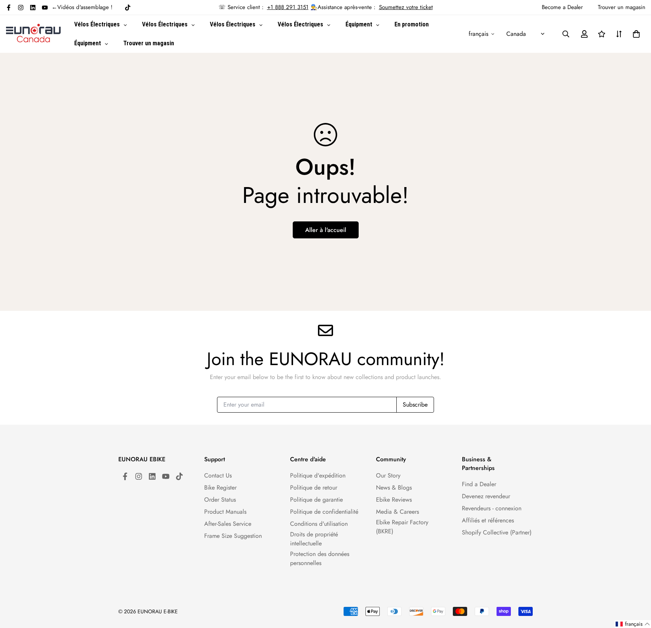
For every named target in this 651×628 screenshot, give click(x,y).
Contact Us (218, 475)
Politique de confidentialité (324, 511)
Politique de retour (313, 487)
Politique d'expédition (317, 475)
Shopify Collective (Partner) (497, 532)
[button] (635, 34)
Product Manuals (225, 511)
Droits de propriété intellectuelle (314, 539)
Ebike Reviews (394, 499)
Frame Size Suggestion (233, 535)
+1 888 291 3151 (288, 7)
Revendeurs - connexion (491, 508)
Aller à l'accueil (325, 230)
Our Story (388, 475)
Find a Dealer (479, 484)
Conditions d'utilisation (319, 523)
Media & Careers (397, 511)
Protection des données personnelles (319, 558)
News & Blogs (394, 487)
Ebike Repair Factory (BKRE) (402, 527)
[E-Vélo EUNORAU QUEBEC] (33, 34)
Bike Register (220, 487)
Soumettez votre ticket (406, 7)
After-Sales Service (227, 523)
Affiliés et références (488, 520)
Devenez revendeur (486, 496)
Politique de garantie (316, 499)
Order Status (220, 499)
